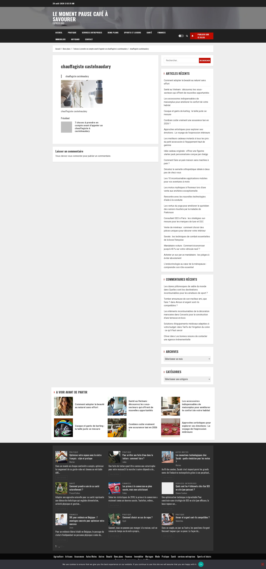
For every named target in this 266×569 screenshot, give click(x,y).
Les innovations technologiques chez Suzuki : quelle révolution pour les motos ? (193, 458)
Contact (89, 39)
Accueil (58, 32)
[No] (262, 564)
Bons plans (113, 32)
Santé (149, 32)
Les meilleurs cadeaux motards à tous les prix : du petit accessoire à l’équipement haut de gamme (187, 141)
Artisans (75, 39)
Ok (201, 564)
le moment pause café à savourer (80, 16)
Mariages (149, 556)
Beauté (109, 556)
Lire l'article (61, 477)
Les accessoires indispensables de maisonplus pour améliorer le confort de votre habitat (186, 102)
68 (61, 546)
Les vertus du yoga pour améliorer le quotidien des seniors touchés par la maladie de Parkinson (186, 209)
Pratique (72, 32)
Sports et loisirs (132, 32)
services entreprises (92, 32)
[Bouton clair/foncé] (181, 35)
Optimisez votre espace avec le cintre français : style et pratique (85, 456)
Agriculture (58, 556)
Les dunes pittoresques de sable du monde (185, 286)
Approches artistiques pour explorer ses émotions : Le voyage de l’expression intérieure (170, 427)
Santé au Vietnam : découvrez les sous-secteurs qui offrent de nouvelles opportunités (117, 406)
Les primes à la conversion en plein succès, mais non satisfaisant (137, 488)
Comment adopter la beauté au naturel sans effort (63, 406)
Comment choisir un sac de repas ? (137, 517)
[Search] (187, 35)
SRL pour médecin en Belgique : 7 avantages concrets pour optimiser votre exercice (86, 521)
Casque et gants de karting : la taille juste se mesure (63, 427)
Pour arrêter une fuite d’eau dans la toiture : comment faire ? (137, 456)
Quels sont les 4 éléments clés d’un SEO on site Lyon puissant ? (193, 488)
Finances (162, 32)
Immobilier (60, 39)
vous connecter (75, 156)
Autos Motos (182, 452)
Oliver (167, 336)
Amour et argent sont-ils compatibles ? (193, 517)
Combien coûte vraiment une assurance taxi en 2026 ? (117, 427)
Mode (157, 556)
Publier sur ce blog (203, 36)
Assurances (79, 556)
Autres (101, 556)
